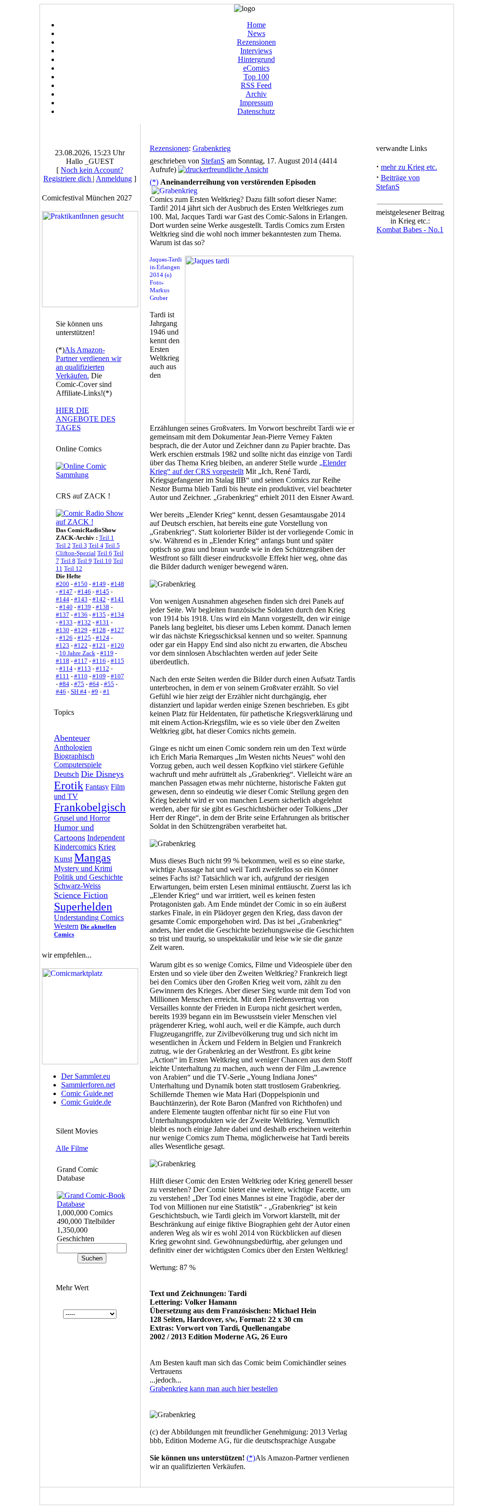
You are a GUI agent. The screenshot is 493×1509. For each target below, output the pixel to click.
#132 (84, 622)
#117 (81, 660)
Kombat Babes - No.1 (409, 229)
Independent (106, 838)
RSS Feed (256, 85)
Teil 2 (63, 545)
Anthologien (73, 747)
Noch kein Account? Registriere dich (83, 174)
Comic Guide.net (87, 1093)
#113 (84, 668)
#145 (102, 591)
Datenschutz (256, 111)
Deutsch (66, 774)
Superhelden (83, 906)
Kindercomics (75, 847)
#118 (62, 660)
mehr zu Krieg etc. (409, 167)
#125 (84, 637)
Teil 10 (102, 560)
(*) (154, 182)
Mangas (92, 857)
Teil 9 (84, 560)
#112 (102, 668)
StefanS (213, 161)
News (256, 33)
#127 (117, 630)
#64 (94, 683)
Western (66, 926)
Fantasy (97, 787)
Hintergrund (256, 59)
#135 (99, 614)
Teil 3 (79, 545)
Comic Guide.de (86, 1102)
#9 (94, 691)
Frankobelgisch (90, 807)
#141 (117, 599)
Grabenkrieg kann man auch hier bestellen (214, 1388)
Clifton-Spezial (76, 553)
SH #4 (79, 691)
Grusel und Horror (82, 818)
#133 (66, 622)
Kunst (63, 859)
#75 (79, 683)
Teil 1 (106, 537)
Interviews (256, 51)
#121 (99, 645)
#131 (102, 622)
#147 (66, 591)
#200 (62, 583)
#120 (117, 645)
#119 (107, 653)
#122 (81, 645)
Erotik (68, 785)
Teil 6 (104, 553)
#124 (102, 637)
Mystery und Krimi (83, 868)
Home (256, 25)
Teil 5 (112, 545)
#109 (99, 676)
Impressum (256, 103)
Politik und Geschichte (88, 877)
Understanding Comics (89, 917)
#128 (99, 630)
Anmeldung (114, 179)
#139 (84, 607)
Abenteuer (72, 738)
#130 (62, 630)
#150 (81, 583)
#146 (84, 591)
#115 (117, 660)
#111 (62, 676)
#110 (81, 676)
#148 (117, 583)
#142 (99, 599)
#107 (117, 676)
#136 (81, 614)
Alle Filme (72, 1148)
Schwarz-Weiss (77, 886)
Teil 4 (96, 545)
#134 (117, 614)
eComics (256, 68)
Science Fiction (81, 895)
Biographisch (74, 756)
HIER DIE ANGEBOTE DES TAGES (86, 419)
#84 (64, 683)
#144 (62, 599)
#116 (99, 660)
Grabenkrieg (212, 148)
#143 (81, 599)
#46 (61, 691)
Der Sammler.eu (85, 1076)
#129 (81, 630)
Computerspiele (78, 765)
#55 (109, 683)
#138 (102, 607)
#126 (66, 637)
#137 (62, 614)
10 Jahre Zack (77, 653)
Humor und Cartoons (74, 832)
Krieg (107, 847)
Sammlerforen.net (88, 1085)
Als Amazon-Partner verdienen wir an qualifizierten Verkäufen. (88, 363)
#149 (99, 583)
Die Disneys (102, 774)
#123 (62, 645)
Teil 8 (68, 560)
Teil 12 (73, 568)
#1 (106, 691)
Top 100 (256, 77)
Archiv (256, 94)
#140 (66, 607)
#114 (66, 668)
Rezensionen (256, 42)
